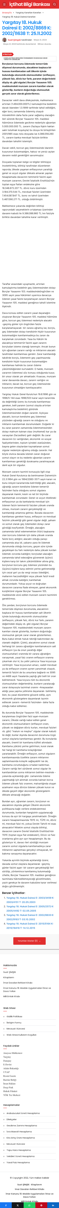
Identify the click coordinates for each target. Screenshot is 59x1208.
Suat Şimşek (14, 39)
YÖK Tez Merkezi (11, 1094)
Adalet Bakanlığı (11, 1068)
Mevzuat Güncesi (16, 1028)
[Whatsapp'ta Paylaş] (29, 1205)
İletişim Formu (14, 1022)
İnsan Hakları (9, 1083)
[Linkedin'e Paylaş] (53, 1205)
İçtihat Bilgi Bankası (29, 4)
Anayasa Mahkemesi (12, 1052)
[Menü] (4, 4)
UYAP (6, 1071)
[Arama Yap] (54, 4)
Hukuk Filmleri (10, 1091)
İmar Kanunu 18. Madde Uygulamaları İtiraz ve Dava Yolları (29, 1195)
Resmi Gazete (9, 1075)
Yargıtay (7, 1056)
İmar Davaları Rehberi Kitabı (17, 982)
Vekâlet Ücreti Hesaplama (21, 1156)
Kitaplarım (8, 977)
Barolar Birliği (9, 1079)
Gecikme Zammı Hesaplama (22, 1125)
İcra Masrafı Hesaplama (19, 1131)
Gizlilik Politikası (14, 1016)
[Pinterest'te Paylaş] (41, 1205)
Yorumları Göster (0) (28, 941)
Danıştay (7, 1060)
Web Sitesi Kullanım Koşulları (21, 1034)
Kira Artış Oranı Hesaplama (21, 1137)
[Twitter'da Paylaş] (17, 1205)
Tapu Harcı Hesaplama (19, 1150)
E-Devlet (7, 1064)
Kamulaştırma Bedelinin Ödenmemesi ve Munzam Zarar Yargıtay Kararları (25, 59)
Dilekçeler (12, 1119)
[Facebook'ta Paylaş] (6, 1205)
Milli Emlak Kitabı (11, 996)
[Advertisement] (29, 251)
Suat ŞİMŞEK (9, 972)
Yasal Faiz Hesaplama (18, 1162)
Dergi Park (8, 1087)
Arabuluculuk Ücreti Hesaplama (23, 1113)
